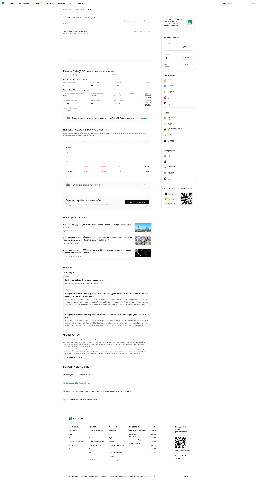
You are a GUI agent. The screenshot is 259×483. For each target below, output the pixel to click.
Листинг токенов (134, 443)
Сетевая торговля (95, 445)
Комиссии (112, 431)
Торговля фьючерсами (96, 441)
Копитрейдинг (93, 449)
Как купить (112, 449)
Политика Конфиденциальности (98, 476)
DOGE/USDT (154, 445)
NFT (90, 456)
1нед (135, 31)
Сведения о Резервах (76, 441)
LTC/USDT (153, 452)
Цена (83, 9)
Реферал (112, 441)
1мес (141, 31)
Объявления (73, 431)
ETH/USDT (153, 434)
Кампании (72, 438)
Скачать (71, 449)
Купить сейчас (142, 185)
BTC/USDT (153, 431)
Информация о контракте (134, 435)
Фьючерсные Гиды (135, 440)
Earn (90, 452)
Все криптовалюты (115, 456)
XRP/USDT (153, 441)
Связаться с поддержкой (137, 431)
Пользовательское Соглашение (78, 476)
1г (145, 31)
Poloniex (8, 3)
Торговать (143, 118)
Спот (90, 438)
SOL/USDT (153, 449)
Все (149, 31)
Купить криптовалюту (96, 431)
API (110, 434)
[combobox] (131, 21)
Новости (71, 434)
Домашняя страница (71, 9)
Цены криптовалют (115, 452)
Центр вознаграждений (116, 445)
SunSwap (92, 460)
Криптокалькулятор (115, 460)
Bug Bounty (72, 445)
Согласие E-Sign (139, 476)
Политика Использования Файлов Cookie (121, 476)
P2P (90, 434)
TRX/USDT (153, 438)
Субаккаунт (113, 438)
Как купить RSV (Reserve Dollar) (78, 383)
